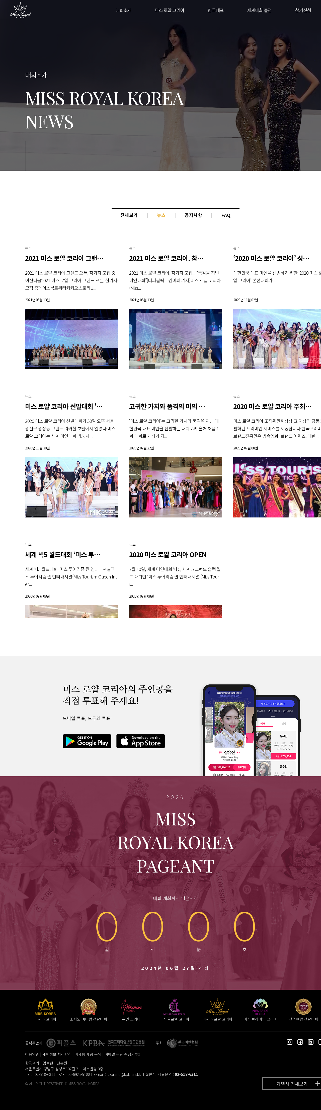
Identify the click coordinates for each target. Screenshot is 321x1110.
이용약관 (32, 1054)
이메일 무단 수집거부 (121, 1054)
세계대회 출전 (259, 10)
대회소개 (123, 10)
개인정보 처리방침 (56, 1054)
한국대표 (215, 10)
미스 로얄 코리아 (169, 10)
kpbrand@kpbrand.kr (124, 1074)
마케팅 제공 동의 (88, 1054)
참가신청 (303, 10)
